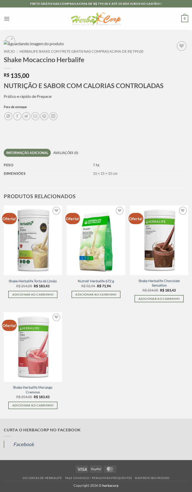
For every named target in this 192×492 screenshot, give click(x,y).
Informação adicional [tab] (27, 153)
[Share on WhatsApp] (8, 116)
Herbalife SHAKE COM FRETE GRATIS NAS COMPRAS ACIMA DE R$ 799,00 (81, 51)
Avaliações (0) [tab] (65, 153)
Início (9, 51)
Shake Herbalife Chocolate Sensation (159, 283)
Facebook (23, 444)
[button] (7, 18)
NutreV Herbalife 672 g (96, 281)
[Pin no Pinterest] (44, 116)
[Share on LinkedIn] (53, 116)
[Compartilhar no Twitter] (26, 116)
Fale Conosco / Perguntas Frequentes (98, 478)
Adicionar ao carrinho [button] (33, 294)
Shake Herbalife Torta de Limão (33, 281)
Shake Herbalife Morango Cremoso (32, 389)
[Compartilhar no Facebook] (17, 116)
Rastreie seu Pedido (152, 478)
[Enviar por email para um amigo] (35, 116)
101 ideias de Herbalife (42, 478)
